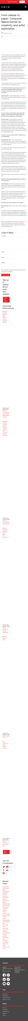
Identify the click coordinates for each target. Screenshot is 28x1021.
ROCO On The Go (6, 999)
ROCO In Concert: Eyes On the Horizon (6, 522)
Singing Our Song (12, 78)
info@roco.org (17, 968)
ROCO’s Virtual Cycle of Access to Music (6, 915)
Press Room (5, 1009)
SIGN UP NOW (5, 300)
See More (5, 852)
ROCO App (5, 994)
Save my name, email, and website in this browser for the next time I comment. (13, 270)
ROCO (5, 7)
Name (3, 251)
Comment (3, 236)
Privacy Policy (17, 972)
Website (3, 262)
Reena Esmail (14, 83)
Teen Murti (7, 69)
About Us (5, 1007)
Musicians (5, 1013)
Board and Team (6, 1011)
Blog (4, 33)
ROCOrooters (5, 995)
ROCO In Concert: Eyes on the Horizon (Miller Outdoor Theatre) (6, 414)
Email (3, 257)
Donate (22, 1)
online (11, 226)
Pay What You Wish (7, 997)
